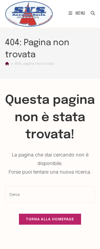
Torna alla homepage (50, 219)
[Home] (7, 63)
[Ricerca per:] (91, 13)
